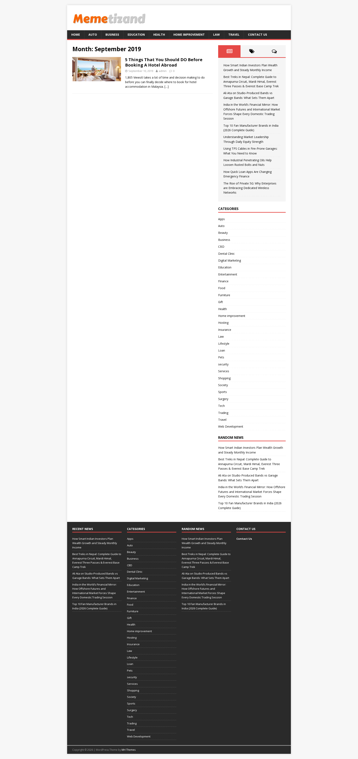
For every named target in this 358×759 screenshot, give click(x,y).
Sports (222, 392)
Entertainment (227, 274)
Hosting (223, 323)
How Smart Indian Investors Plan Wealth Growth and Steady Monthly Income (94, 543)
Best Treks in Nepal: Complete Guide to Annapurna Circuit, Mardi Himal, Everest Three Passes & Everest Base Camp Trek (251, 81)
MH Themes (128, 750)
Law (216, 34)
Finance (223, 281)
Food (221, 288)
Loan (221, 350)
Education (136, 34)
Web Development (230, 426)
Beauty (223, 233)
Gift (220, 302)
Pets (221, 357)
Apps (221, 219)
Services (223, 371)
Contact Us (257, 34)
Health (159, 34)
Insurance (224, 330)
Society (223, 385)
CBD (221, 247)
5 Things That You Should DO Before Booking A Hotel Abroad (163, 62)
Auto (92, 34)
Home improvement (189, 34)
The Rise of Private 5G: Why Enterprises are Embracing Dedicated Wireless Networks (249, 188)
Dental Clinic (226, 254)
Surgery (223, 399)
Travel (233, 34)
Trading (223, 413)
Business (112, 34)
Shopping (224, 378)
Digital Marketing (229, 260)
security (223, 364)
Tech (221, 406)
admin (163, 71)
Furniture (224, 295)
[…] (166, 87)
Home (75, 34)
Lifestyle (223, 344)
